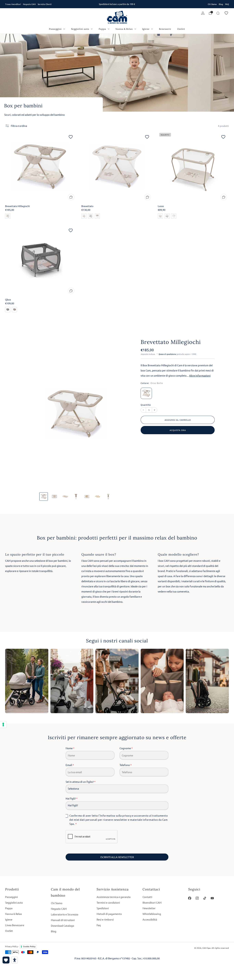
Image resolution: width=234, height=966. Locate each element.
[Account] (203, 13)
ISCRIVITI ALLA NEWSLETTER (117, 857)
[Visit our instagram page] (197, 898)
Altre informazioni (200, 375)
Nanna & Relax (124, 29)
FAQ (227, 4)
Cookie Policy (29, 946)
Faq (99, 925)
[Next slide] (125, 414)
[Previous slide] (26, 414)
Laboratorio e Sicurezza (64, 914)
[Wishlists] (6, 960)
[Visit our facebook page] (190, 898)
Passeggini (55, 29)
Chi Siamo (212, 4)
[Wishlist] (226, 13)
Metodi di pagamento (109, 913)
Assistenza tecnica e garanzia (114, 896)
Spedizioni (103, 908)
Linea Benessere (14, 925)
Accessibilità (150, 919)
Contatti (147, 896)
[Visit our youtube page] (212, 898)
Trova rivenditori (13, 4)
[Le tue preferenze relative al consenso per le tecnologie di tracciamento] (3, 724)
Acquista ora (178, 430)
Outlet (181, 29)
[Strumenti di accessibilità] (14, 960)
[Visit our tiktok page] (204, 898)
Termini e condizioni (108, 902)
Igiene (146, 29)
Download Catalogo (62, 925)
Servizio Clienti (45, 4)
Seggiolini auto (80, 29)
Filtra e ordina (19, 125)
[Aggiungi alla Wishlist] (71, 137)
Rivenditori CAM (152, 902)
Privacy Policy (11, 946)
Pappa (102, 29)
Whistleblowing (152, 913)
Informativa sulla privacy (116, 815)
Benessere (165, 29)
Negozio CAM (29, 4)
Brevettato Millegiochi (171, 341)
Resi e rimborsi (105, 919)
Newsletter (149, 908)
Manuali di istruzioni (63, 920)
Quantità (146, 404)
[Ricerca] (218, 13)
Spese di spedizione (167, 354)
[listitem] (117, 4)
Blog (221, 4)
